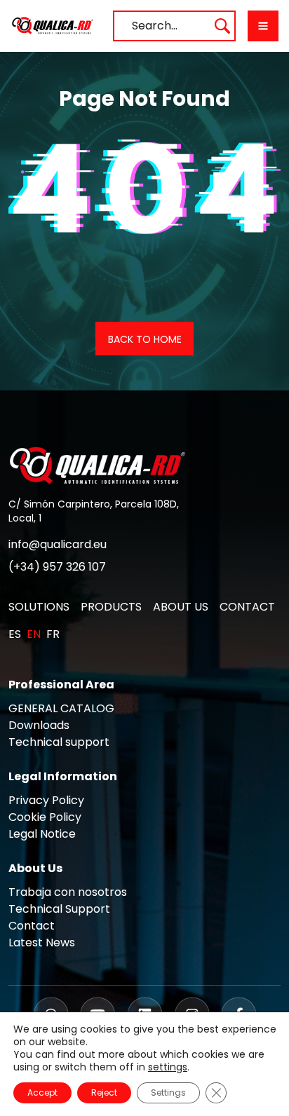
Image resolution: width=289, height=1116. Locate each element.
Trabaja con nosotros (67, 892)
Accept (42, 1092)
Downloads (38, 725)
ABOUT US (180, 607)
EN (34, 634)
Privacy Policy (46, 800)
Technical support (58, 742)
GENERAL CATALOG (61, 708)
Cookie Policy (44, 817)
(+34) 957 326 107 (57, 567)
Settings (168, 1092)
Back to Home (145, 339)
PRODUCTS (111, 607)
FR (53, 634)
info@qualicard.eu (57, 544)
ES (14, 634)
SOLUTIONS (38, 607)
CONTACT (247, 607)
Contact (31, 926)
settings (167, 1067)
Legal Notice (42, 834)
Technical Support (59, 909)
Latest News (41, 942)
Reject (104, 1092)
